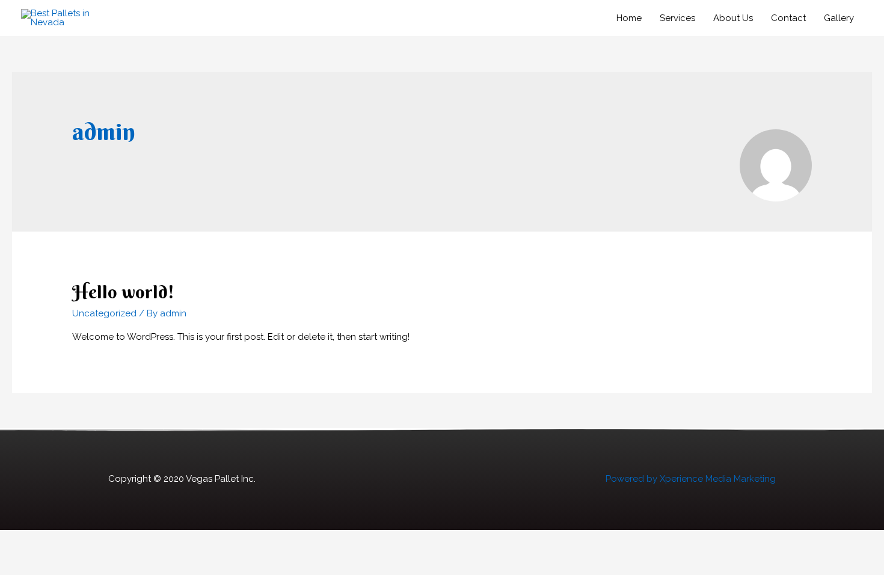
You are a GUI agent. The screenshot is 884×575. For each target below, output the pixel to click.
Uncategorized (104, 313)
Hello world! (123, 292)
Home (629, 18)
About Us (733, 18)
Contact (788, 18)
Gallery (839, 18)
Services (677, 18)
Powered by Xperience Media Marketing (691, 478)
